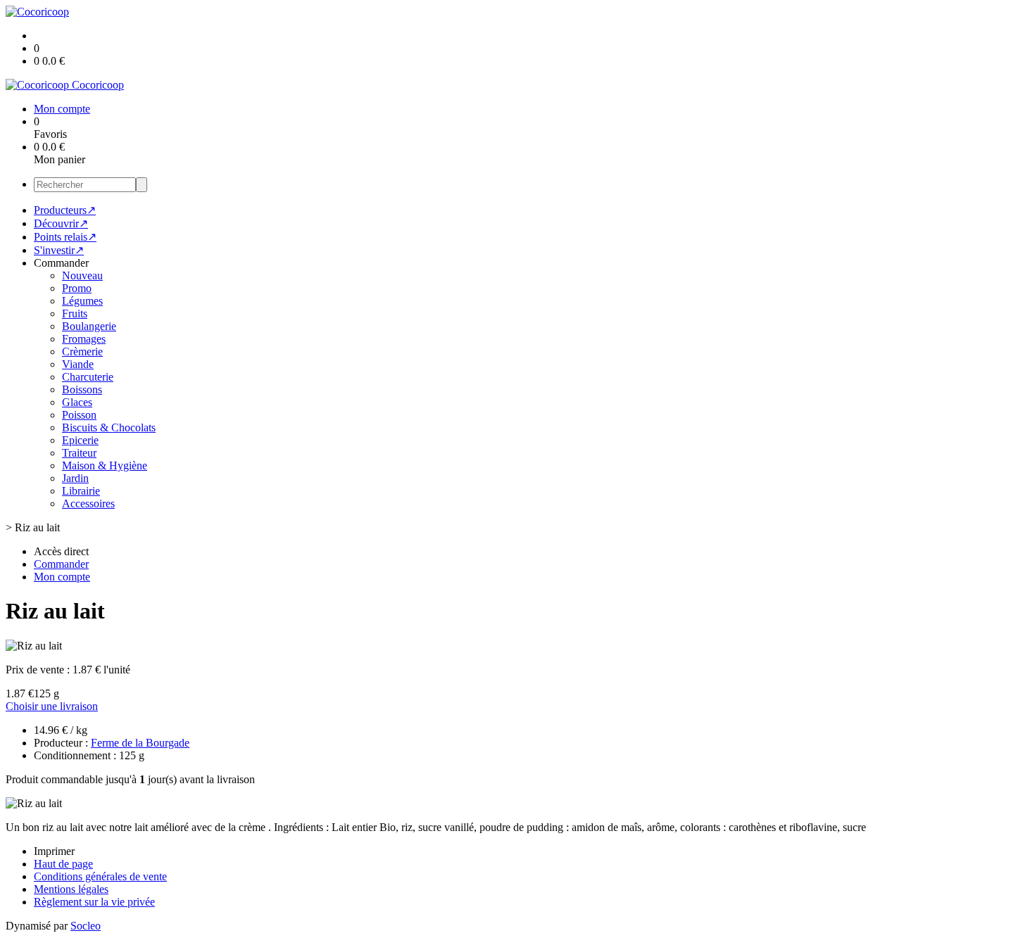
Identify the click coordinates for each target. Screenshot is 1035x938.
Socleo (85, 926)
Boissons (82, 389)
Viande (78, 364)
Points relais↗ (65, 237)
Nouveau (82, 275)
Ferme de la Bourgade (140, 743)
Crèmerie (82, 351)
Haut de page (63, 864)
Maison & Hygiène (104, 465)
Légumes (82, 301)
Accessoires (88, 503)
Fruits (74, 313)
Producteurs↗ (65, 210)
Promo (77, 288)
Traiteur (79, 453)
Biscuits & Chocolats (109, 427)
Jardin (75, 478)
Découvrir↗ (61, 223)
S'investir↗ (59, 250)
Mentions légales (71, 889)
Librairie (81, 491)
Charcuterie (87, 377)
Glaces (77, 402)
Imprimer (54, 851)
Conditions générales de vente (100, 876)
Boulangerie (89, 326)
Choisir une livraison (52, 706)
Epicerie (80, 440)
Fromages (84, 339)
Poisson (79, 415)
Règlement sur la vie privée (94, 902)
